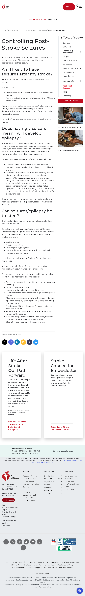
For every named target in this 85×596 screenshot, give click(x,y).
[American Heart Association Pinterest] (23, 548)
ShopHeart (48, 490)
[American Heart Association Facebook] (6, 542)
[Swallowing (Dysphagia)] (80, 52)
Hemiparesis (68, 72)
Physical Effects (40, 30)
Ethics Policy (17, 565)
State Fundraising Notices (63, 568)
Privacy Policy (18, 562)
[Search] (77, 5)
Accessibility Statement (56, 562)
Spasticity (67, 96)
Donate (69, 7)
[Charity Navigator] (69, 542)
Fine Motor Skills (70, 61)
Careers (26, 487)
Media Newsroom (30, 500)
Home (4, 30)
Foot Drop (67, 65)
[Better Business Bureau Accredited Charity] (59, 542)
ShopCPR (47, 493)
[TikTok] (26, 542)
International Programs (28, 491)
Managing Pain (69, 81)
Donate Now (49, 476)
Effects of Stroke (26, 30)
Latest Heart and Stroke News (29, 496)
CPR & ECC (69, 481)
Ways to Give (49, 482)
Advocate (47, 485)
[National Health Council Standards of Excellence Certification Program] (53, 542)
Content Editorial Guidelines (23, 568)
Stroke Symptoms (37, 19)
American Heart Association (71, 477)
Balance (66, 43)
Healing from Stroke (72, 68)
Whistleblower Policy (65, 565)
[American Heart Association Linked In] (39, 542)
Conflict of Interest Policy (33, 565)
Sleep (65, 92)
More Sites (69, 489)
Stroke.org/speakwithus (63, 451)
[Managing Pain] (80, 81)
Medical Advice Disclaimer (35, 562)
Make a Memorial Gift (52, 479)
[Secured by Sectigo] (64, 548)
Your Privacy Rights (42, 573)
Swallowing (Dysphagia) (68, 52)
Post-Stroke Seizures (56, 30)
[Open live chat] (80, 591)
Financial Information (31, 484)
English (51, 19)
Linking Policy (50, 565)
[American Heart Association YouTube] (33, 542)
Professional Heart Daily (72, 485)
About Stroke (13, 30)
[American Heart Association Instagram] (19, 542)
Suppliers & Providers (43, 568)
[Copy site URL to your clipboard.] (29, 342)
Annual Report (28, 481)
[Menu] (81, 6)
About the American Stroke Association (30, 477)
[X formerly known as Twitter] (13, 542)
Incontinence (68, 76)
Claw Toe (67, 47)
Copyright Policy (72, 562)
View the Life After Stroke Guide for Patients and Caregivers (17, 426)
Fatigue (66, 57)
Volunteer (47, 487)
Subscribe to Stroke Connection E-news (60, 428)
